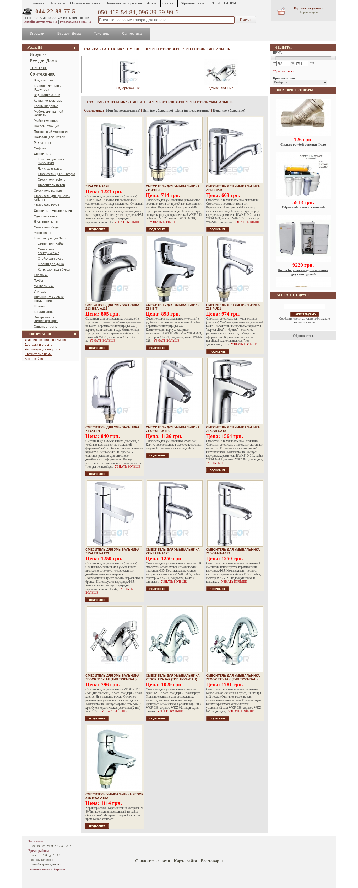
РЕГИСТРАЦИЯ (223, 3)
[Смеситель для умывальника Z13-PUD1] (235, 269)
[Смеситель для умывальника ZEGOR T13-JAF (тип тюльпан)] (114, 639)
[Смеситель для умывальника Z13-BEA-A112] (114, 269)
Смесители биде (46, 227)
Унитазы (40, 291)
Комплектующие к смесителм (51, 161)
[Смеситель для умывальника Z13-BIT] (175, 269)
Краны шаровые (46, 106)
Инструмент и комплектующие (46, 319)
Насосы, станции (46, 126)
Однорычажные (45, 216)
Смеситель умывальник (207, 49)
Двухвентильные (46, 222)
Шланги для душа (51, 264)
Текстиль (101, 33)
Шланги (39, 306)
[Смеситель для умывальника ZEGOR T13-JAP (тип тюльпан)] (175, 639)
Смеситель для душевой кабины (52, 198)
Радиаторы (42, 143)
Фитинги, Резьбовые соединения (49, 299)
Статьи (167, 3)
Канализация (44, 312)
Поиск (246, 19)
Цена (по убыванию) (229, 110)
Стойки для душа (50, 258)
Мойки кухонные (46, 121)
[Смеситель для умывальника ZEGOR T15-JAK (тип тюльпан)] (235, 639)
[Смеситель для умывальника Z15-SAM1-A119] (235, 513)
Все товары (212, 861)
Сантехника (132, 33)
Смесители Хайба (51, 244)
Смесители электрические (48, 251)
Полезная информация (124, 3)
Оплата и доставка (85, 3)
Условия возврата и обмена (45, 340)
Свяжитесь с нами (38, 354)
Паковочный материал (51, 132)
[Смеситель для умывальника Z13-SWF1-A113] (175, 391)
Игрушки (37, 33)
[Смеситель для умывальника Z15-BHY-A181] (235, 391)
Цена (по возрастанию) (192, 110)
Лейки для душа (50, 168)
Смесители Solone (52, 179)
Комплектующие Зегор (50, 238)
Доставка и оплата (38, 344)
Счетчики (41, 275)
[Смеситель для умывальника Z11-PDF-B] (175, 150)
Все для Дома (69, 33)
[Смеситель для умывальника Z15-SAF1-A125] (175, 513)
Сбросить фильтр (284, 71)
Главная (37, 3)
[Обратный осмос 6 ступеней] (303, 145)
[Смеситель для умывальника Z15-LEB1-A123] (114, 513)
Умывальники (44, 286)
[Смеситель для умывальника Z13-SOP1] (114, 391)
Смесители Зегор (166, 49)
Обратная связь (192, 3)
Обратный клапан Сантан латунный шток (303, 282)
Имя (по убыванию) (158, 110)
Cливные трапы (46, 326)
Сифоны (40, 148)
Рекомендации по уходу (42, 349)
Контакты (57, 3)
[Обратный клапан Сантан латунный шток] (303, 271)
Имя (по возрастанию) (123, 110)
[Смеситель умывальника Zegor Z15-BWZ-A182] (114, 758)
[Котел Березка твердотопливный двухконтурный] (303, 208)
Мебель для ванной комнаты (48, 113)
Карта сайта (34, 359)
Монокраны (42, 233)
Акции (151, 3)
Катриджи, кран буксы (54, 269)
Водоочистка (43, 80)
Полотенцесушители (49, 137)
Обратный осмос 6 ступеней (303, 154)
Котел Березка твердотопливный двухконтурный (303, 219)
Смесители (137, 49)
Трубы (38, 280)
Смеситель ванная (48, 190)
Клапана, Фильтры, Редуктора (48, 87)
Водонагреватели (47, 95)
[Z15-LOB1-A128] (114, 150)
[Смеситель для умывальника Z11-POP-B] (235, 150)
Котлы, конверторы (48, 100)
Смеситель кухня (46, 205)
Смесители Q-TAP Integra (56, 174)
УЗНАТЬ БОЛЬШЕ (127, 222)
